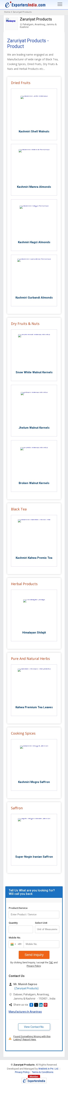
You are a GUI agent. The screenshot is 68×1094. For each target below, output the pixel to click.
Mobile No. (15, 937)
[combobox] (15, 944)
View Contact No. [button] (34, 1026)
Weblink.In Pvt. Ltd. (48, 1068)
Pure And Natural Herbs (30, 658)
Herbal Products (24, 584)
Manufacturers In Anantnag (25, 1011)
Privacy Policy (34, 966)
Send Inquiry (34, 955)
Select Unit (41, 922)
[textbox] (47, 929)
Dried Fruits (20, 83)
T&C (51, 962)
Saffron (17, 808)
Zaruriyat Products (36, 19)
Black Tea (19, 509)
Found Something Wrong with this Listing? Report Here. (31, 1038)
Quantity (13, 922)
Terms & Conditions (42, 1072)
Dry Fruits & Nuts (25, 323)
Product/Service (18, 908)
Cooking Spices (23, 733)
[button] (31, 1005)
